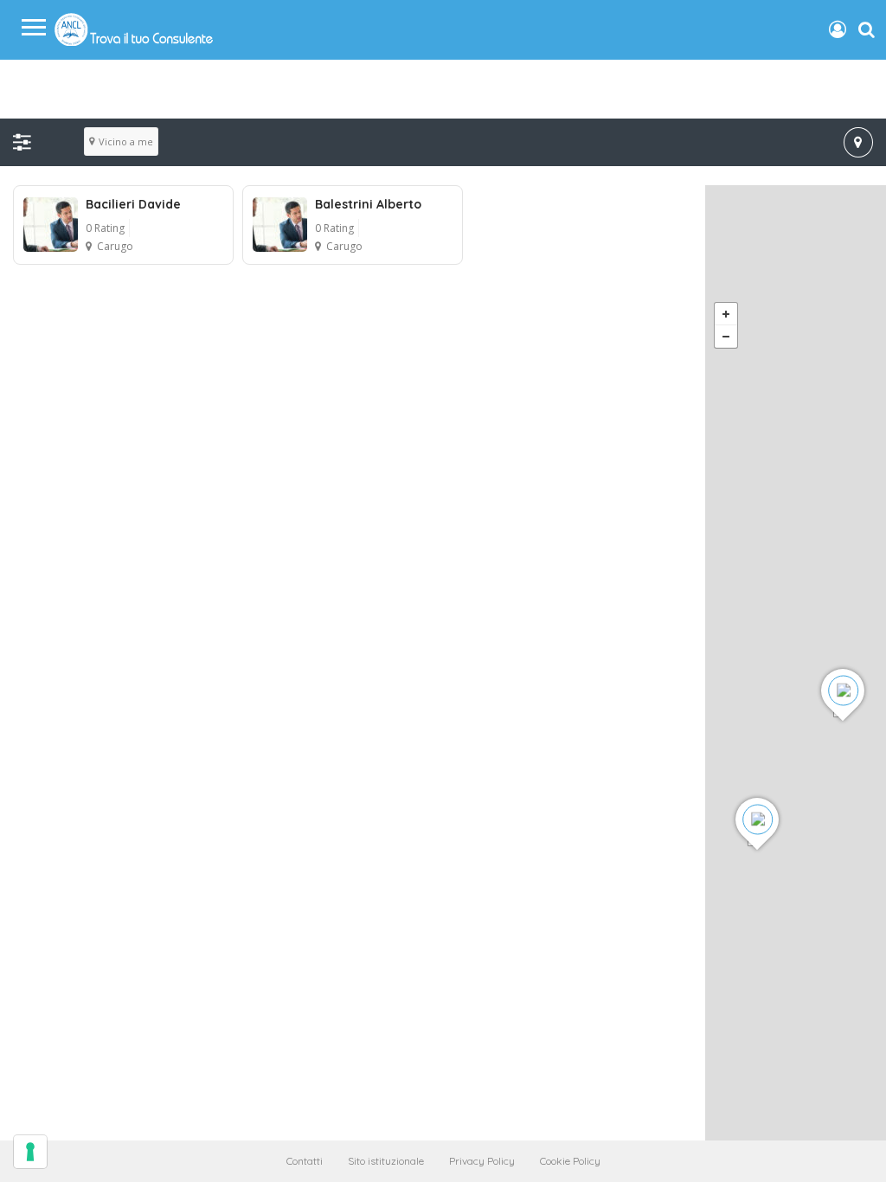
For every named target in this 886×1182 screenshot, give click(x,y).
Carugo (115, 246)
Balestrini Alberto (368, 204)
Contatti (304, 1160)
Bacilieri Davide (133, 204)
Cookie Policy (570, 1160)
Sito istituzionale (386, 1160)
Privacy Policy (482, 1160)
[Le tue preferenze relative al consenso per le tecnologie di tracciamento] (30, 1151)
